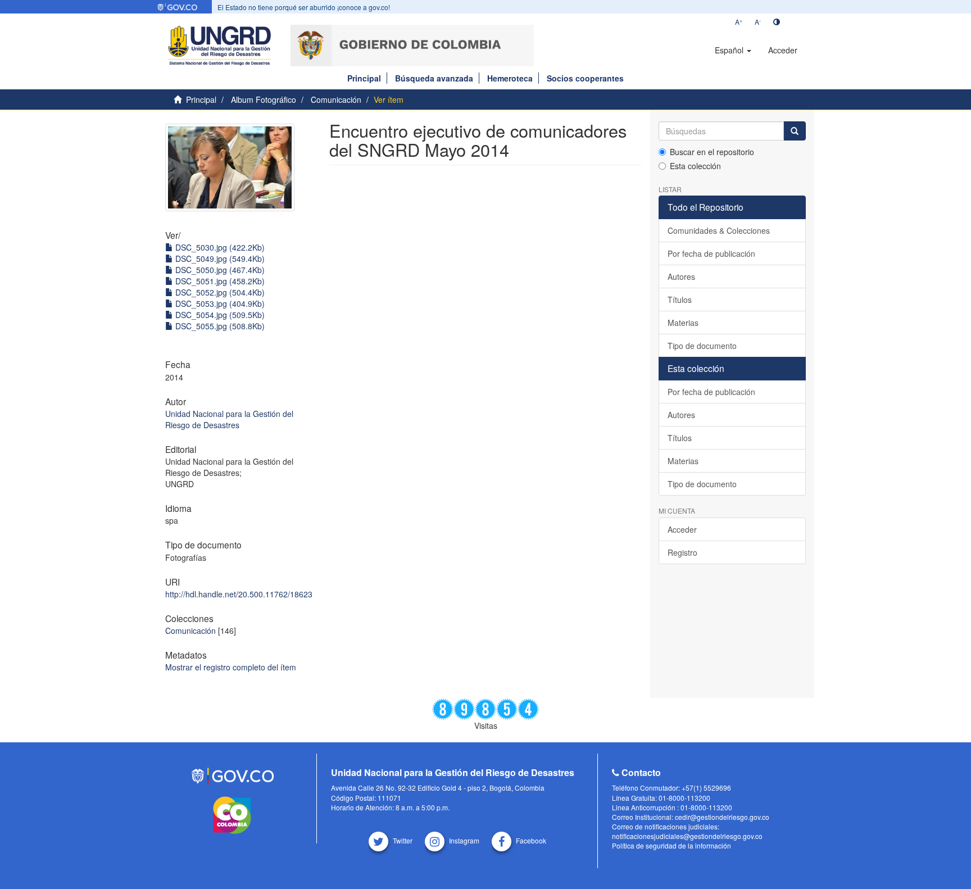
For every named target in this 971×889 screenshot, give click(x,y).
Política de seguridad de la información (671, 845)
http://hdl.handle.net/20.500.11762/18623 (238, 594)
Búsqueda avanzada (434, 78)
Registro (682, 552)
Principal (364, 78)
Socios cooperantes (585, 78)
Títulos (680, 299)
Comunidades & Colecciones (719, 230)
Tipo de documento (702, 345)
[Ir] (794, 130)
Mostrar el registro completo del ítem (230, 667)
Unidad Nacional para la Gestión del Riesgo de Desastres (229, 419)
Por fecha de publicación (711, 253)
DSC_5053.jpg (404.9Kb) (219, 303)
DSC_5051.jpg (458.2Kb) (219, 281)
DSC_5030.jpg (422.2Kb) (219, 247)
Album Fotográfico (263, 99)
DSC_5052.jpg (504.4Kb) (219, 292)
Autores (681, 276)
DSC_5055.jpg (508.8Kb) (219, 326)
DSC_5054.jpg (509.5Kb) (219, 314)
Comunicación (336, 99)
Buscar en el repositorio (712, 151)
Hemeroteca (510, 78)
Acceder (682, 529)
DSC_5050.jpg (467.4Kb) (219, 269)
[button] (733, 50)
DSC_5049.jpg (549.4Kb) (219, 258)
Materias (683, 322)
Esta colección (695, 165)
